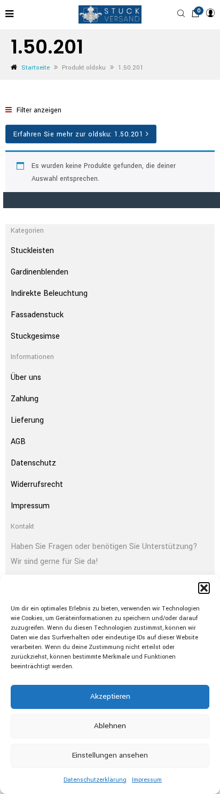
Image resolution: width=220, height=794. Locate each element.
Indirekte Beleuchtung (49, 293)
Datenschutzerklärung (95, 780)
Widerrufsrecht (37, 484)
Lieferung (27, 420)
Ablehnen (110, 726)
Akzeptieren (110, 696)
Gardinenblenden (39, 272)
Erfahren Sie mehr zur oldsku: (78, 134)
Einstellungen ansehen (110, 755)
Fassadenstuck (37, 314)
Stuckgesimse (35, 336)
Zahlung (24, 398)
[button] (204, 588)
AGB (18, 441)
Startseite (35, 67)
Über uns (26, 377)
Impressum (147, 780)
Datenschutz (33, 463)
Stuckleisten (32, 250)
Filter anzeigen (37, 110)
